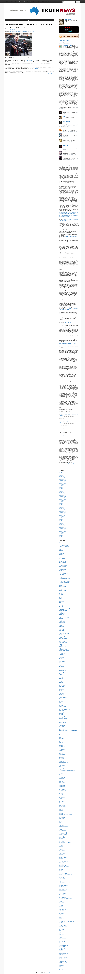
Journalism (61, 756)
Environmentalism (62, 670)
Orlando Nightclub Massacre (65, 836)
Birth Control (61, 601)
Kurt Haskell (61, 773)
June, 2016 (61, 487)
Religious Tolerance (63, 873)
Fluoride (60, 690)
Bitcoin (60, 602)
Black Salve (61, 604)
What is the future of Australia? (69, 428)
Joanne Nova (61, 750)
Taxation (60, 917)
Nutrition (60, 829)
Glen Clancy (61, 712)
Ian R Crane (61, 726)
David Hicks (61, 657)
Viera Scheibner (62, 952)
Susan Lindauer (62, 910)
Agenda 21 (61, 554)
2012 (60, 542)
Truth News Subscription (64, 940)
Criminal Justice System (64, 650)
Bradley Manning (62, 609)
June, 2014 (61, 519)
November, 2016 (62, 480)
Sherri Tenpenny (62, 893)
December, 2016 (62, 479)
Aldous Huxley (62, 558)
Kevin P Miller (61, 766)
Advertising (61, 550)
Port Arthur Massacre (63, 861)
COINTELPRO (62, 641)
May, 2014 (61, 520)
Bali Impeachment (62, 586)
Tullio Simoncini (62, 941)
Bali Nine (60, 588)
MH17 (60, 802)
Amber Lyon (61, 564)
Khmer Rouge (61, 768)
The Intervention (62, 922)
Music (60, 808)
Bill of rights (61, 596)
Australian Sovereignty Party (65, 581)
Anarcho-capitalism (63, 565)
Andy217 (64, 151)
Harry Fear (61, 717)
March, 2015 (61, 507)
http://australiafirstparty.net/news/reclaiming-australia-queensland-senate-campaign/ (68, 216)
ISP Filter (60, 740)
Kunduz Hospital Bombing (64, 772)
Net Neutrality (61, 818)
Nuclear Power (62, 828)
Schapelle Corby (62, 890)
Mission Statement (62, 806)
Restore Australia (62, 876)
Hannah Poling (62, 716)
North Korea (61, 825)
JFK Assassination (62, 749)
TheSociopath (65, 145)
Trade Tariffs (61, 934)
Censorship (61, 618)
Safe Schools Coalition (63, 885)
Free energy (61, 694)
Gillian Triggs (61, 710)
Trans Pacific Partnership (64, 936)
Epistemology (61, 672)
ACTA (60, 549)
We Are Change (31, 31)
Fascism (60, 681)
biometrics (61, 598)
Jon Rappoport (62, 754)
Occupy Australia (62, 830)
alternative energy (62, 562)
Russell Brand (61, 880)
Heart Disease (62, 720)
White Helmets (62, 958)
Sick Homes (61, 896)
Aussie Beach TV (62, 574)
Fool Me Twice (62, 692)
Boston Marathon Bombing (64, 608)
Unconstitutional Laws (63, 944)
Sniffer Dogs (61, 902)
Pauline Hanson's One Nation (65, 842)
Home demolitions (62, 722)
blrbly (64, 128)
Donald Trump (62, 664)
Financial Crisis (62, 685)
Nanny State (61, 809)
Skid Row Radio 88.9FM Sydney (65, 898)
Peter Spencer (62, 850)
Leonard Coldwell (62, 780)
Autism (60, 584)
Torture (60, 933)
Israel (60, 741)
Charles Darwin (62, 621)
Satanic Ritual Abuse (63, 889)
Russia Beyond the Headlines (65, 882)
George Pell (61, 704)
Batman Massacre (62, 590)
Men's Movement (62, 800)
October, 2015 (62, 497)
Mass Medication (62, 792)
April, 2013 (61, 537)
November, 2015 (62, 496)
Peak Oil (60, 844)
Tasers (60, 916)
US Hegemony (62, 948)
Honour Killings (62, 724)
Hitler (60, 721)
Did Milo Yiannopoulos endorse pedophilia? (70, 159)
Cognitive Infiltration (63, 640)
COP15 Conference (63, 642)
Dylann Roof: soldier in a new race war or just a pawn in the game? (68, 220)
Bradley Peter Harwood (67, 45)
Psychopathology (62, 865)
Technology (61, 918)
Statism (60, 908)
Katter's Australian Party (64, 762)
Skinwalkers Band (62, 900)
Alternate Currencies (63, 561)
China (60, 628)
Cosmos (19, 31)
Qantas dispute (62, 868)
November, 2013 (62, 528)
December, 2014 (62, 511)
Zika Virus (61, 969)
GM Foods (61, 713)
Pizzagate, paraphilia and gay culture (69, 118)
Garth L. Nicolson (62, 700)
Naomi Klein (61, 812)
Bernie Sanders (62, 592)
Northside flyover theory (64, 826)
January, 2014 (62, 525)
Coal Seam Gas (62, 637)
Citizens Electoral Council (64, 633)
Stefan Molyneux (62, 909)
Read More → (51, 73)
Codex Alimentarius (63, 638)
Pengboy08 (65, 116)
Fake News (61, 678)
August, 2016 (61, 484)
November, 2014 (62, 512)
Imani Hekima (61, 728)
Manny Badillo (62, 789)
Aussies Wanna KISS (63, 576)
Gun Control (61, 714)
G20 (59, 698)
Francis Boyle (61, 693)
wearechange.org (30, 60)
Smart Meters (61, 901)
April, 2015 (61, 505)
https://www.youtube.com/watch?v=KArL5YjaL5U (67, 343)
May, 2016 (61, 488)
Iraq (59, 736)
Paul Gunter (61, 841)
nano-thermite (62, 810)
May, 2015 (61, 504)
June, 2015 (61, 503)
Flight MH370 (61, 689)
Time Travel (61, 929)
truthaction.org (37, 68)
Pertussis (60, 849)
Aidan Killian (61, 556)
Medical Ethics (62, 796)
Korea (60, 769)
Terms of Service (45, 1)
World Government (63, 962)
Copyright (61, 644)
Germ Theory (61, 705)
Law (59, 774)
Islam (60, 737)
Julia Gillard (61, 757)
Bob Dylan (61, 606)
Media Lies (61, 794)
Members (32, 1)
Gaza (60, 702)
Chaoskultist (65, 111)
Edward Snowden (62, 668)
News (16, 1)
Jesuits (60, 748)
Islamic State (61, 738)
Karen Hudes (61, 760)
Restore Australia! (67, 254)
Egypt (60, 669)
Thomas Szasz (62, 928)
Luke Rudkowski (25, 31)
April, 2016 (61, 489)
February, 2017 (62, 476)
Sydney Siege (61, 913)
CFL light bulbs (62, 620)
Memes (60, 798)
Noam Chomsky (62, 824)
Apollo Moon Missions (63, 573)
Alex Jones (61, 560)
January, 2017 (62, 477)
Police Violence (62, 858)
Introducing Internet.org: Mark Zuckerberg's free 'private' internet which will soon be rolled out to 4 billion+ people (68, 465)
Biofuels (60, 597)
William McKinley (62, 961)
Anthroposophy (62, 570)
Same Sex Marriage (63, 886)
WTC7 (60, 966)
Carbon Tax (61, 614)
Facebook (61, 677)
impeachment (61, 729)
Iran (59, 734)
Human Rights (62, 725)
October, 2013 (62, 529)
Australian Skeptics (63, 580)
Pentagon (61, 846)
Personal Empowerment (64, 848)
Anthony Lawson (62, 569)
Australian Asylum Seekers (64, 578)
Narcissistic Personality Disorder (65, 814)
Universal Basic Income (63, 945)
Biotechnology (62, 600)
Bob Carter (61, 605)
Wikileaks (61, 960)
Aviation (60, 585)
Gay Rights (61, 701)
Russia (60, 881)
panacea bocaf (62, 837)
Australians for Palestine (64, 582)
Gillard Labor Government (64, 709)
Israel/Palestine (62, 742)
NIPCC (60, 821)
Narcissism (61, 813)
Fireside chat (61, 686)
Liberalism (61, 781)
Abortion (60, 548)
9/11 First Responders (63, 544)
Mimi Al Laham (62, 805)
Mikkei (64, 156)
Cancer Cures (61, 613)
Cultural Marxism (62, 653)
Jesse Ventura (62, 746)
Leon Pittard (61, 778)
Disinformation (62, 661)
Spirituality (61, 906)
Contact (20, 1)
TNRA (60, 930)
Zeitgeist (60, 968)
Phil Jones (61, 852)
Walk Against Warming (63, 953)
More (38, 1)
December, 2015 (62, 495)
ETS (59, 673)
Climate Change (62, 636)
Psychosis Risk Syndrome (64, 866)
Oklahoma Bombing (63, 832)
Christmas (61, 632)
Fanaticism (61, 680)
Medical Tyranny (62, 797)
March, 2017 (61, 475)
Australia (60, 577)
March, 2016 (61, 491)
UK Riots (60, 942)
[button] (7, 28)
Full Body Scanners (63, 697)
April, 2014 (61, 521)
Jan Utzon (61, 745)
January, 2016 (62, 493)
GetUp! (60, 708)
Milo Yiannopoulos (62, 804)
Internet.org (61, 732)
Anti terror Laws (62, 572)
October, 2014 (62, 513)
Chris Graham (62, 630)
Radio (11, 1)
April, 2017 (61, 473)
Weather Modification (63, 957)
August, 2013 (61, 532)
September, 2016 (62, 483)
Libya (60, 784)
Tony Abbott (61, 932)
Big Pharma (61, 594)
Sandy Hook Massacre (63, 888)
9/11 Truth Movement (14, 31)
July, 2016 (61, 485)
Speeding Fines (62, 905)
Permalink (22, 27)
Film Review (61, 684)
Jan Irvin (60, 744)
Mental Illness (61, 801)
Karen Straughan (62, 761)
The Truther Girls (62, 925)
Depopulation (61, 660)
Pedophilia (61, 845)
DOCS (60, 662)
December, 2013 (62, 527)
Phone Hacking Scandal (64, 856)
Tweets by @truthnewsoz (64, 40)
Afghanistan (61, 553)
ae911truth (61, 552)
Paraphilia (61, 838)
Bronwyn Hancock (62, 612)
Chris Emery (61, 629)
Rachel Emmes (62, 869)
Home (7, 1)
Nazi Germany (62, 817)
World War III (61, 965)
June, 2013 (61, 535)
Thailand (60, 920)
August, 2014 (61, 516)
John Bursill (61, 752)
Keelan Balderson (62, 764)
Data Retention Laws (63, 656)
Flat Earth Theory (62, 688)
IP (59, 733)
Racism (60, 870)
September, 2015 (62, 499)
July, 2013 (61, 533)
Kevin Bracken (62, 765)
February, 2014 (62, 524)
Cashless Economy (63, 616)
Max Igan (61, 793)
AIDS (60, 557)
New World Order (62, 820)
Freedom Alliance (62, 696)
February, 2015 (62, 508)
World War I (61, 964)
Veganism (61, 950)
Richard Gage (61, 877)
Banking (60, 589)
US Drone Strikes (62, 946)
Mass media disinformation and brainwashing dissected (70, 148)
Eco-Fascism (61, 666)
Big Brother (61, 593)
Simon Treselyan (62, 897)
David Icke (61, 658)
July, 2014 (61, 517)
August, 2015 (61, 500)
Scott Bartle (61, 892)
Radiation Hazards (62, 872)
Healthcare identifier (63, 718)
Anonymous (61, 568)
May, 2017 (61, 472)
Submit (78, 1)
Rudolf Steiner (62, 878)
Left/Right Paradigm (63, 777)
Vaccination (61, 949)
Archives (26, 1)
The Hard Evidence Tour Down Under (66, 921)
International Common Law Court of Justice (68, 730)
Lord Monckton (62, 785)
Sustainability (61, 912)
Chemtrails (61, 625)
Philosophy (61, 854)
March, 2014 (61, 523)
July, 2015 (61, 501)
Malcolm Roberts (62, 788)
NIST (60, 822)
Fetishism (61, 682)
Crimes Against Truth (63, 649)
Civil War (60, 634)
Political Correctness (63, 860)
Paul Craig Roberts (63, 840)
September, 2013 (62, 531)
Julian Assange (62, 758)
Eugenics (60, 674)
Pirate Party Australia (63, 857)
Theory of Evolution (63, 926)
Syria (60, 914)
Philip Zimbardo (62, 853)
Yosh (64, 139)
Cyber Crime (61, 654)
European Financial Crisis (64, 676)
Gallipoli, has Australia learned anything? (70, 131)
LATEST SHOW (68, 19)
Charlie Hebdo (62, 622)
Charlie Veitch (61, 624)
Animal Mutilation (62, 566)
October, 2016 (62, 481)
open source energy (63, 833)
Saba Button (61, 884)
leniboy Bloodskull (66, 121)
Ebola (60, 665)
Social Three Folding (63, 904)
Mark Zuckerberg (62, 790)
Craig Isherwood (62, 646)
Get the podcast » (73, 21)
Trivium (60, 937)
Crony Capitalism (62, 652)
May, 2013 (61, 536)
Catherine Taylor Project (64, 617)
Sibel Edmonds (62, 894)
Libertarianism (62, 782)
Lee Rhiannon (62, 776)
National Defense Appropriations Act (66, 816)
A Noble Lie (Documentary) (64, 546)
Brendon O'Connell (63, 610)
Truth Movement (62, 938)
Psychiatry (61, 864)
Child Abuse (61, 626)
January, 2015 (62, 509)
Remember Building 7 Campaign (65, 874)
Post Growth (61, 862)
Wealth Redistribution (63, 956)
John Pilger (61, 753)
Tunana (64, 133)
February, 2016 (62, 492)
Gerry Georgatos (62, 706)
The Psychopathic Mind (63, 924)
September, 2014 (62, 515)
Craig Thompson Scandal (64, 648)
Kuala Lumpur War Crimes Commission (67, 770)
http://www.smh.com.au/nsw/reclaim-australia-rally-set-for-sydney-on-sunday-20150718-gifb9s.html (68, 213)
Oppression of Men (63, 834)
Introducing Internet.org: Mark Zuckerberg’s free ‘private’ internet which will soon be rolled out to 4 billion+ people (68, 125)
